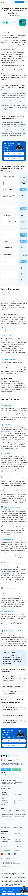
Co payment (7, 405)
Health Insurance (5, 794)
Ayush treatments (9, 588)
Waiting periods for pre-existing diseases (13, 478)
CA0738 (2, 865)
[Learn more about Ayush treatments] (15, 588)
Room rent (7, 424)
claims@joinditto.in (12, 780)
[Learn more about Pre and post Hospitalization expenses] (26, 508)
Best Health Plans (5, 827)
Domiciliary (7, 563)
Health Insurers (4, 841)
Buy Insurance (19, 2)
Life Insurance (17, 800)
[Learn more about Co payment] (12, 405)
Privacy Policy (18, 839)
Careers (6, 850)
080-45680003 (4, 775)
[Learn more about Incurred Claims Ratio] (17, 315)
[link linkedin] (9, 854)
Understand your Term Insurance (20, 811)
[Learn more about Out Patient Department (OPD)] (22, 631)
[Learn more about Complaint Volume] (15, 336)
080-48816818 (4, 780)
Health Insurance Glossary (20, 844)
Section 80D (4, 833)
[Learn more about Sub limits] (10, 454)
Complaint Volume (9, 336)
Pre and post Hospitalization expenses (12, 508)
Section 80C (17, 833)
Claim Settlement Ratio (11, 295)
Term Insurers (18, 841)
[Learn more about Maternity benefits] (15, 611)
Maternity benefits (9, 611)
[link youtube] (2, 854)
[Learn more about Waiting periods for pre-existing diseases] (26, 478)
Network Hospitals (9, 359)
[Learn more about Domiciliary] (11, 563)
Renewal (3, 846)
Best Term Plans (18, 827)
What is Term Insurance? (19, 825)
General (3, 804)
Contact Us (17, 850)
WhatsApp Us (17, 769)
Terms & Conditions (5, 839)
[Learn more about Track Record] (12, 379)
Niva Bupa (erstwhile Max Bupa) (15, 87)
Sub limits (7, 453)
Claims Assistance (5, 844)
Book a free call (7, 769)
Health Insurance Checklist (7, 814)
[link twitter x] (5, 854)
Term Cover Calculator (6, 819)
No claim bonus (8, 539)
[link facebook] (15, 854)
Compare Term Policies (20, 816)
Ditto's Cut (11, 885)
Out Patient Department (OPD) (13, 631)
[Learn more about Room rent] (11, 425)
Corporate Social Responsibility (18, 847)
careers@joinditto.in (5, 788)
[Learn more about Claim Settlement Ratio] (18, 295)
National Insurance (6, 118)
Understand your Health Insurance (6, 811)
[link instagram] (12, 854)
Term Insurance (17, 794)
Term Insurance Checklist (20, 814)
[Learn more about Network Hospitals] (15, 359)
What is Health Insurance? (7, 825)
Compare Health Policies (6, 816)
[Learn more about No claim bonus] (13, 540)
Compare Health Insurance (14, 6)
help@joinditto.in (11, 775)
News (15, 802)
